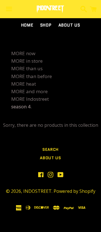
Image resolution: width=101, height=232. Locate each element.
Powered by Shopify (74, 191)
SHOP (46, 25)
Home (27, 25)
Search (50, 149)
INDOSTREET (37, 191)
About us (69, 25)
